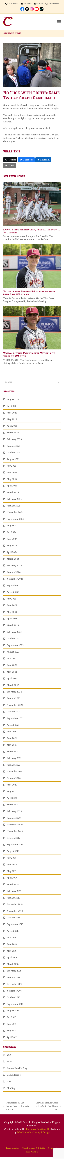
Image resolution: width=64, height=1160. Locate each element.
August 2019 (13, 851)
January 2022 (14, 698)
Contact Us (53, 1148)
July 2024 (11, 532)
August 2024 (13, 525)
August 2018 (13, 931)
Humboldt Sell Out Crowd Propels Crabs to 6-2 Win (16, 1106)
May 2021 (11, 745)
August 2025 (13, 459)
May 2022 (12, 672)
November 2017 (14, 990)
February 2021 (14, 758)
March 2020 (13, 804)
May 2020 (12, 791)
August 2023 (13, 592)
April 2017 (11, 1037)
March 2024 (13, 559)
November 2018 (15, 911)
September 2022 (15, 645)
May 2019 (11, 871)
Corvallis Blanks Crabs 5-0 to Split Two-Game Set (46, 1106)
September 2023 (15, 585)
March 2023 (13, 625)
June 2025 (12, 472)
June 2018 (12, 944)
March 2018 (12, 964)
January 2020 (14, 818)
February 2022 (14, 691)
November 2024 (15, 512)
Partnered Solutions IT (37, 1129)
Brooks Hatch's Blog (17, 1068)
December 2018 (15, 904)
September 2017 (15, 1004)
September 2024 (15, 519)
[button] (59, 21)
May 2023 (12, 612)
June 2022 (12, 665)
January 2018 (13, 977)
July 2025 (11, 466)
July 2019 (11, 858)
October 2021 (13, 711)
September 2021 (15, 718)
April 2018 (12, 957)
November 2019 (15, 831)
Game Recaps (14, 1075)
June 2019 (12, 864)
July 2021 (11, 731)
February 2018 (14, 970)
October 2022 (14, 638)
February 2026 (14, 439)
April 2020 (12, 798)
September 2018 (15, 924)
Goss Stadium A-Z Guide (33, 1148)
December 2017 (14, 984)
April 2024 (12, 552)
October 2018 (13, 917)
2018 (9, 1055)
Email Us (27, 4)
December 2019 (15, 824)
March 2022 (13, 685)
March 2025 (13, 492)
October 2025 (13, 452)
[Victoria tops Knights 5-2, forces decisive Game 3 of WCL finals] (32, 265)
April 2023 (12, 618)
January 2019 (13, 897)
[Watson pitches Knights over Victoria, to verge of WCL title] (32, 327)
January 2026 (14, 446)
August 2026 (13, 399)
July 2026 (11, 406)
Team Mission (12, 1148)
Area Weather (32, 1152)
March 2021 (12, 751)
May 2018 (11, 951)
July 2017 (11, 1017)
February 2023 (14, 632)
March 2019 (12, 884)
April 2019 (12, 877)
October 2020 (14, 778)
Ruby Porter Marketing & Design (33, 1132)
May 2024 (12, 545)
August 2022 (13, 652)
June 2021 (12, 738)
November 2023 (15, 579)
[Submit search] (58, 382)
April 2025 (12, 485)
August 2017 (13, 1010)
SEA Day (11, 1088)
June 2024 (12, 539)
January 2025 (13, 505)
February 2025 (14, 499)
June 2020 (12, 784)
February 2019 (14, 891)
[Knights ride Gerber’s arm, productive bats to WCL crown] (32, 203)
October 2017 (13, 997)
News (10, 1081)
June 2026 (12, 412)
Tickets (39, 4)
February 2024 (14, 565)
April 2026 (12, 426)
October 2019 (13, 838)
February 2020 (14, 811)
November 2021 (15, 705)
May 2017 (11, 1030)
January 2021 (13, 765)
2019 (9, 1061)
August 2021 (13, 725)
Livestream (53, 4)
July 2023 (11, 598)
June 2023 (12, 605)
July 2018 (11, 937)
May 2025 (12, 479)
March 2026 (13, 432)
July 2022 (11, 658)
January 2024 (14, 572)
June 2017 (11, 1024)
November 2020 (15, 771)
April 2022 (12, 678)
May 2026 (12, 419)
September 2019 (15, 844)
